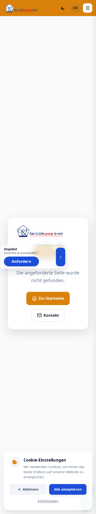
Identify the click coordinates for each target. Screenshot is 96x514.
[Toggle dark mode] (63, 8)
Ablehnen (30, 489)
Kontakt (51, 315)
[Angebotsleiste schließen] (60, 257)
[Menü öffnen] (87, 8)
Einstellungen (48, 501)
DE (75, 8)
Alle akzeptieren (68, 489)
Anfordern (21, 261)
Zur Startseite (51, 298)
